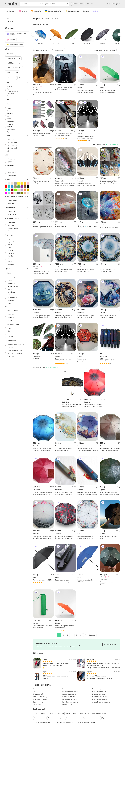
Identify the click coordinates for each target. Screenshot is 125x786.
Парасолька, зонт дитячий (109, 227)
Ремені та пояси (40, 718)
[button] (33, 34)
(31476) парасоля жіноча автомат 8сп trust (63, 270)
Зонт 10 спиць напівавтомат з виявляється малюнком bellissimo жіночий (43, 493)
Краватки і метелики (73, 718)
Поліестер (11, 259)
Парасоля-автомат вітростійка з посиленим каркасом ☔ (86, 184)
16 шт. (10, 331)
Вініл (9, 239)
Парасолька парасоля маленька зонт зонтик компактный (107, 91)
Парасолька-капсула (15, 350)
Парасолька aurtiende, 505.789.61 (85, 581)
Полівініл (11, 256)
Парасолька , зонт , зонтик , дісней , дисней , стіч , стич (42, 272)
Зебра (10, 289)
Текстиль (11, 264)
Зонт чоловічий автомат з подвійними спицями (64, 134)
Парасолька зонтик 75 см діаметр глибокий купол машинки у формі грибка (108, 182)
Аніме (10, 281)
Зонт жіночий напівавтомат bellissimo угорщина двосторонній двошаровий (71, 406)
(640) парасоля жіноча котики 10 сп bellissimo (108, 360)
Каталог (12, 11)
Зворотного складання (16, 345)
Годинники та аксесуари (91, 718)
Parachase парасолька (70, 702)
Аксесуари (10, 21)
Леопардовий (12, 298)
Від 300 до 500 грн (13, 63)
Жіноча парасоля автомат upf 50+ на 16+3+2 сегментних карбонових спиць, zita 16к (42, 134)
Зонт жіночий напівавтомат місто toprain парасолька (42, 537)
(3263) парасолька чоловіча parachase (56, 676)
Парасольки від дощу (99, 697)
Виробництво (12, 201)
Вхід (108, 4)
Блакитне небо (38, 694)
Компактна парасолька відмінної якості (63, 226)
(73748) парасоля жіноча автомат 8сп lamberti (41, 316)
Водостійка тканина (15, 242)
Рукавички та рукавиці (99, 714)
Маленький (11, 317)
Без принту (11, 284)
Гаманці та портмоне (56, 714)
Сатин (10, 262)
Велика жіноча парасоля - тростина (109, 583)
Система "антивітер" (15, 353)
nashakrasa (90, 659)
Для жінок (11, 140)
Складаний (11, 159)
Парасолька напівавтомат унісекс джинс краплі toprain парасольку (110, 493)
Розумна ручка (67, 705)
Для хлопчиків (12, 148)
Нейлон (10, 250)
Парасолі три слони (69, 694)
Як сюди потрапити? (113, 144)
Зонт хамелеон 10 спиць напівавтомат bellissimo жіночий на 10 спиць (63, 493)
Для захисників (73, 11)
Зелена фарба (38, 702)
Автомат (10, 170)
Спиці (35, 691)
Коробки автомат (68, 689)
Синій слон (37, 705)
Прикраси (105, 718)
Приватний (11, 212)
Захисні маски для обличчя (85, 722)
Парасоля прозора (98, 694)
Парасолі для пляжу (40, 697)
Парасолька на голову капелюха (40, 357)
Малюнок (11, 301)
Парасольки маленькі (99, 699)
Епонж (10, 245)
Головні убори (71, 714)
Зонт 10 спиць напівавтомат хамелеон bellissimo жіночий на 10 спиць (87, 493)
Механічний (12, 173)
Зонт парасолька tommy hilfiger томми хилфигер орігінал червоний (56, 664)
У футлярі (11, 356)
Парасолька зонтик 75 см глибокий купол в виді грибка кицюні (43, 226)
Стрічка (95, 11)
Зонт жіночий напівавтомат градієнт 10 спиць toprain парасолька (93, 406)
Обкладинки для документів (63, 722)
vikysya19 (46, 672)
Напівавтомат (12, 176)
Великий (11, 314)
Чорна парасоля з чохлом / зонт (42, 93)
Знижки (24, 11)
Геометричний (13, 286)
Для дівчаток (12, 145)
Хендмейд (37, 11)
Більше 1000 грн (12, 72)
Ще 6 (6, 307)
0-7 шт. (10, 328)
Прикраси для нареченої (42, 722)
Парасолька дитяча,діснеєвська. (84, 360)
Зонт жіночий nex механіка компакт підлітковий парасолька (64, 449)
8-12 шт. (10, 337)
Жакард (10, 248)
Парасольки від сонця (70, 691)
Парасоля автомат (68, 697)
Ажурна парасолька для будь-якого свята (63, 89)
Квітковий (11, 295)
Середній (11, 320)
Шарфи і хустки (84, 714)
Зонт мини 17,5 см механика (96, 676)
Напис (10, 303)
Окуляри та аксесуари (55, 718)
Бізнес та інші (12, 214)
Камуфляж (11, 292)
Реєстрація (116, 4)
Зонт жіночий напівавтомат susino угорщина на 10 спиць (87, 449)
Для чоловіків (12, 142)
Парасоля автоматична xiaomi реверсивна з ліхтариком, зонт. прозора (86, 137)
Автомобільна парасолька (101, 702)
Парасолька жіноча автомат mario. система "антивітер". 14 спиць (65, 184)
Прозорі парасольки (69, 699)
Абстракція (11, 278)
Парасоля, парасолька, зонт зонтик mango (42, 627)
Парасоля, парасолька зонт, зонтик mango (65, 627)
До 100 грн (10, 54)
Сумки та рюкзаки (40, 714)
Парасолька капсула (99, 691)
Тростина (11, 162)
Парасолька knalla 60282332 (42, 580)
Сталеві (10, 231)
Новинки (86, 11)
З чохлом (11, 348)
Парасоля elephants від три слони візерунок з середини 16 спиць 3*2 (103, 664)
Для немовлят (12, 151)
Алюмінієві (11, 222)
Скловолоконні (13, 228)
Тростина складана (40, 699)
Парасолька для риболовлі (101, 689)
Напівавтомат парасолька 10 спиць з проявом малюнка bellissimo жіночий (110, 449)
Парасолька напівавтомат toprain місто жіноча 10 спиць (64, 537)
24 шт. (10, 334)
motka (45, 659)
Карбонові (11, 225)
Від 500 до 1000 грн (14, 68)
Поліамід (11, 253)
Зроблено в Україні (54, 11)
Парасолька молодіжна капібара (41, 182)
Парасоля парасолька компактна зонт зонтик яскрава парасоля (85, 91)
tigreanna (90, 672)
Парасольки (37, 689)
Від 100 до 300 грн (13, 58)
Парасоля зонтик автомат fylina (109, 537)
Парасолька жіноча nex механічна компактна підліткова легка (85, 537)
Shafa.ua (9, 18)
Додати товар (78, 4)
